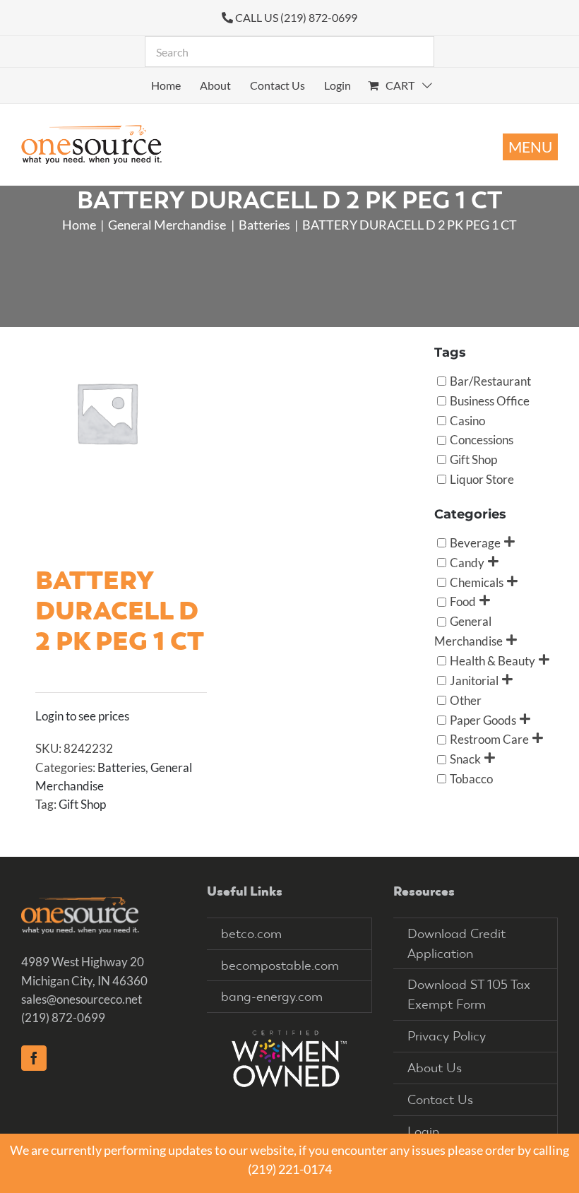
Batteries (121, 767)
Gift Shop (82, 804)
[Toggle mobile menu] (530, 146)
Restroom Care (489, 739)
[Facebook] (34, 1058)
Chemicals (476, 581)
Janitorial (474, 679)
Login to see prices (82, 715)
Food (463, 601)
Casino (467, 419)
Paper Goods (483, 719)
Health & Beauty (492, 660)
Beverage (475, 542)
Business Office (490, 400)
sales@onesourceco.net (81, 999)
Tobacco (471, 778)
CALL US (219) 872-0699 (296, 17)
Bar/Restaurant (490, 380)
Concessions (481, 439)
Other (466, 699)
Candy (467, 561)
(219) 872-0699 (63, 1017)
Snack (465, 759)
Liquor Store (482, 479)
